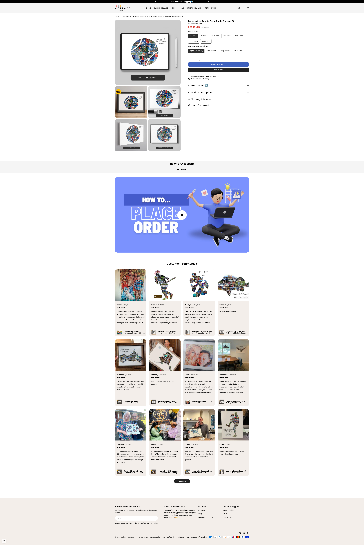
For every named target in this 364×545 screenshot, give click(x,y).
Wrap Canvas (225, 51)
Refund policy (143, 537)
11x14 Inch (204, 36)
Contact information (199, 537)
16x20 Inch (227, 36)
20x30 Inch (194, 41)
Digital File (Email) (196, 51)
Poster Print (211, 51)
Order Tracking (228, 510)
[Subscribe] (156, 518)
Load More (182, 481)
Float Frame (239, 51)
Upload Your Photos (218, 64)
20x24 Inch (239, 36)
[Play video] (182, 215)
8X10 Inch (193, 36)
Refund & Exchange (205, 517)
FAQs (225, 514)
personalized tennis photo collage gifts (136, 16)
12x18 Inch (215, 36)
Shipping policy (183, 537)
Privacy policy (155, 537)
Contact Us (227, 517)
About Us (201, 510)
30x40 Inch (206, 41)
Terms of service (169, 537)
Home (117, 16)
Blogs (200, 514)
